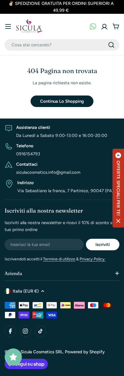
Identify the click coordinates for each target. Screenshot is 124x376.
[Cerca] (111, 44)
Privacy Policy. (93, 259)
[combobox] (62, 45)
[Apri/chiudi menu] (8, 26)
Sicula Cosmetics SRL (41, 351)
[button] (118, 188)
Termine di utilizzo (59, 259)
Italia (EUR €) (26, 291)
